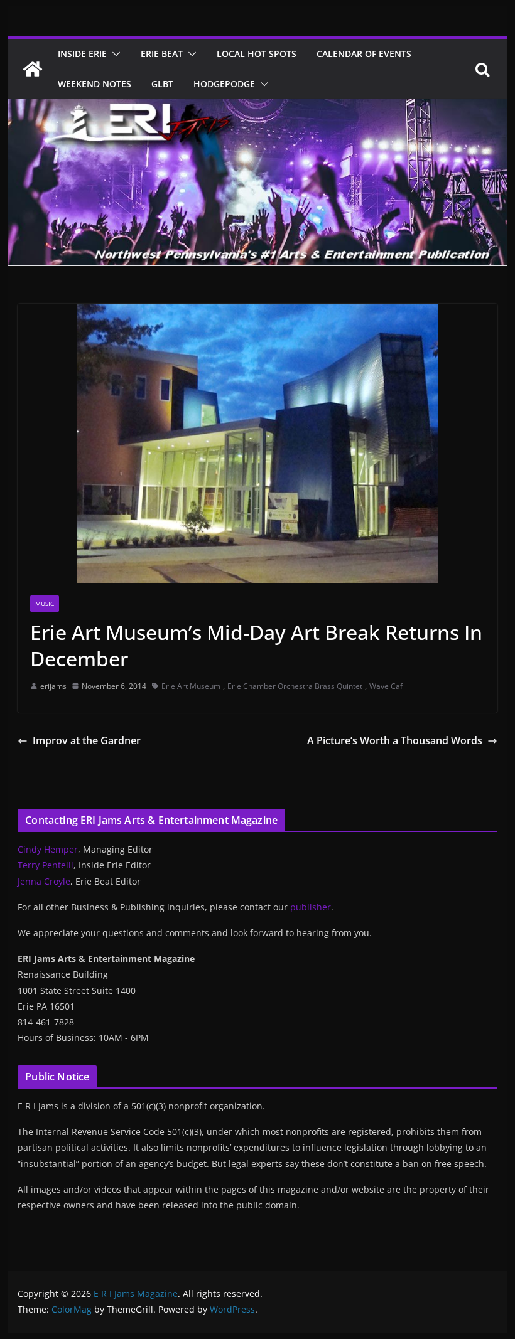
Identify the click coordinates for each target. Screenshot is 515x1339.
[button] (114, 54)
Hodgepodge (224, 84)
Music (44, 603)
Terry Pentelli (45, 865)
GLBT (162, 84)
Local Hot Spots (256, 54)
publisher (310, 907)
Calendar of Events (364, 54)
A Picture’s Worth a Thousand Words (394, 740)
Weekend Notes (94, 84)
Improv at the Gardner (87, 740)
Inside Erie (82, 54)
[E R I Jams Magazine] (33, 69)
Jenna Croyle (44, 881)
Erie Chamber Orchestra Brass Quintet (294, 686)
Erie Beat (162, 54)
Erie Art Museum (190, 686)
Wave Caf (386, 686)
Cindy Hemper (48, 849)
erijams (53, 686)
